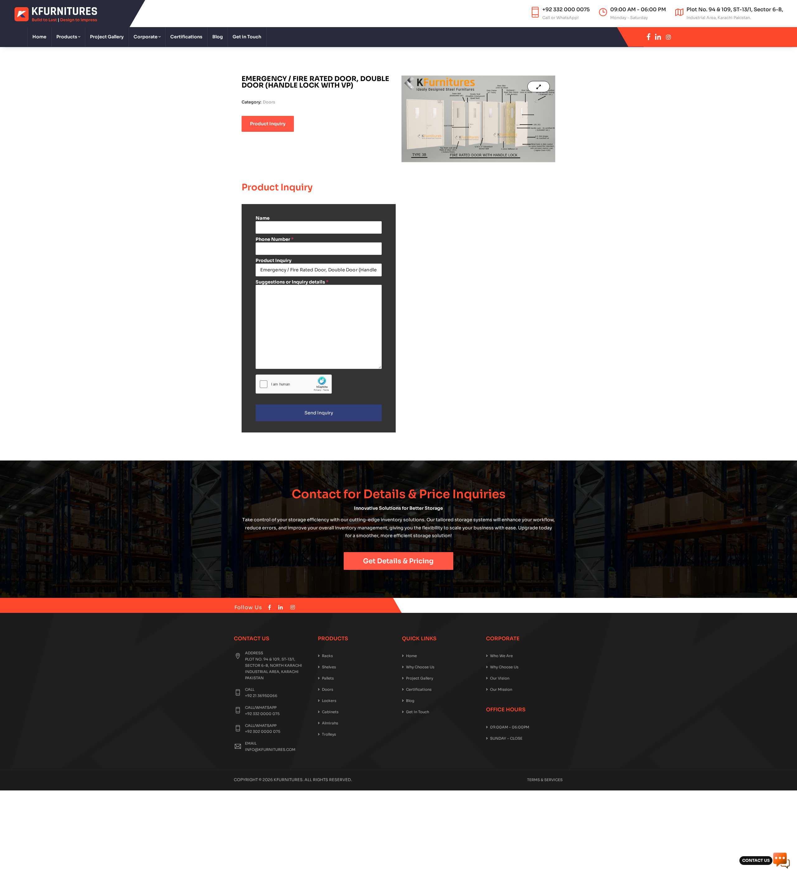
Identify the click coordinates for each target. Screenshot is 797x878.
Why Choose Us (420, 667)
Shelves (329, 667)
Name (263, 218)
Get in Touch (247, 37)
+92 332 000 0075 (566, 9)
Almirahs (330, 723)
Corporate (146, 37)
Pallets (328, 678)
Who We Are (501, 656)
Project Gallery (107, 37)
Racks (327, 656)
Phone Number (275, 239)
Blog (217, 37)
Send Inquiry (318, 413)
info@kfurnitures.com (270, 749)
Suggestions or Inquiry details (292, 282)
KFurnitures (288, 779)
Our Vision (499, 678)
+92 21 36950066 (261, 696)
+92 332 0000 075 (262, 714)
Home (39, 37)
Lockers (329, 701)
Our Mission (501, 689)
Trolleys (329, 734)
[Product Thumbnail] (538, 86)
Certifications (186, 37)
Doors (269, 102)
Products (66, 37)
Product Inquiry (273, 260)
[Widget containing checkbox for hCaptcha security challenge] (294, 384)
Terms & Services (545, 780)
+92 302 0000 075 (262, 731)
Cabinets (330, 712)
